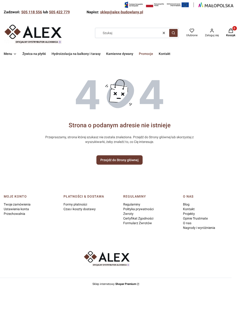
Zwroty (128, 214)
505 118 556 (31, 12)
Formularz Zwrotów (137, 223)
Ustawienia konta (16, 209)
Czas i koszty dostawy (79, 209)
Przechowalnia (14, 214)
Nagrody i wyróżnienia (199, 228)
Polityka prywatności (138, 209)
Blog (186, 204)
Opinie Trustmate (195, 218)
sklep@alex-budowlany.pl (121, 12)
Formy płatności (75, 204)
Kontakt (189, 209)
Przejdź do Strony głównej (119, 160)
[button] (173, 33)
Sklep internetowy (114, 284)
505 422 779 (59, 12)
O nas (187, 223)
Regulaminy (131, 204)
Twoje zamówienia (17, 204)
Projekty (189, 214)
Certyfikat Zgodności (138, 218)
